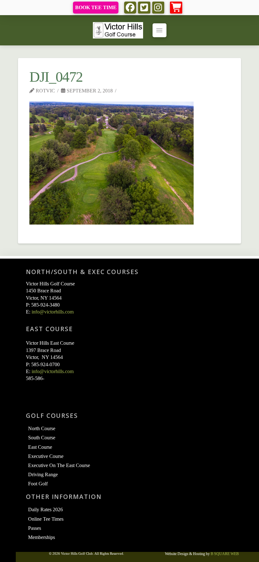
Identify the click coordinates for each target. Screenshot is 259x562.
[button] (176, 8)
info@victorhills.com (53, 311)
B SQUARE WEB (225, 554)
